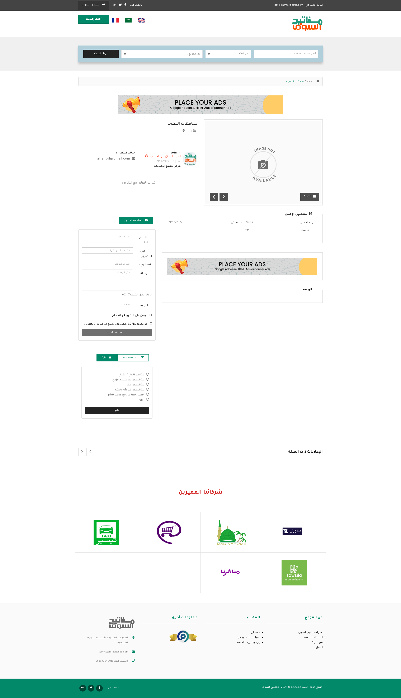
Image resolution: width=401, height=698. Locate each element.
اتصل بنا (318, 647)
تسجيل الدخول (91, 5)
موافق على (129, 315)
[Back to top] (13, 672)
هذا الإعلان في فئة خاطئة (129, 390)
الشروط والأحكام (123, 315)
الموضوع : (145, 264)
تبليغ (117, 410)
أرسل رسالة (117, 332)
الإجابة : (143, 305)
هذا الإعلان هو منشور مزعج (128, 380)
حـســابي (255, 632)
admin (176, 153)
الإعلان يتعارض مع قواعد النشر (126, 395)
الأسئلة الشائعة (313, 637)
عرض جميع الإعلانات (167, 166)
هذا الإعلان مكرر (135, 385)
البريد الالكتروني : (145, 254)
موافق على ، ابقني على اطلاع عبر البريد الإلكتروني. (115, 324)
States (308, 81)
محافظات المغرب (182, 124)
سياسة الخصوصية (248, 637)
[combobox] (162, 54)
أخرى (141, 400)
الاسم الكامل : (143, 240)
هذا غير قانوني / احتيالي (131, 375)
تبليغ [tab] (104, 357)
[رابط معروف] (183, 636)
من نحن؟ (317, 642)
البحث (97, 53)
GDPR (131, 324)
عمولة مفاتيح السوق (310, 632)
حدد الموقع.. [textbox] (194, 54)
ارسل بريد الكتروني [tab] (133, 220)
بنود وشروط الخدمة (248, 642)
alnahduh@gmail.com (113, 159)
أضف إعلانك (94, 19)
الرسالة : (144, 273)
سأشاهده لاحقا (131, 357)
